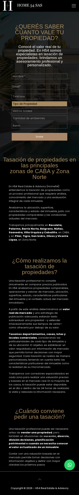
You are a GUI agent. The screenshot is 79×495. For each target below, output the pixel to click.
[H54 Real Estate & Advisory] (22, 6)
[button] (69, 465)
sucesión (50, 436)
